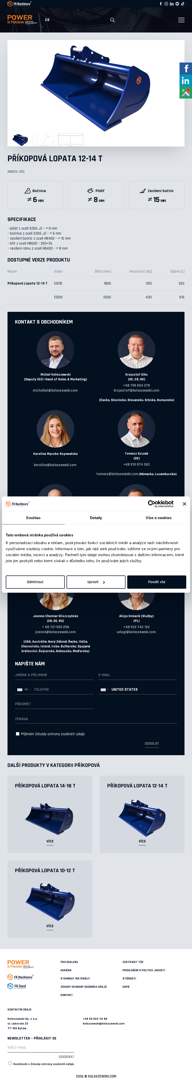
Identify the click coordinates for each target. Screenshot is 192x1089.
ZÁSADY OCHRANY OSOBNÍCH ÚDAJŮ (83, 987)
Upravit (93, 582)
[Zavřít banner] (184, 504)
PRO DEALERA (69, 962)
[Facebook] (160, 4)
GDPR (126, 987)
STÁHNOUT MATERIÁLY (75, 978)
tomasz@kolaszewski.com (117, 474)
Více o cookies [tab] (158, 518)
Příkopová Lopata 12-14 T (137, 785)
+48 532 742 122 (136, 627)
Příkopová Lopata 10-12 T (45, 870)
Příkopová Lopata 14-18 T (45, 785)
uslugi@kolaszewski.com (136, 632)
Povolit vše (156, 582)
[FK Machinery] (34, 977)
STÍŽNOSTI (129, 978)
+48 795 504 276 (136, 385)
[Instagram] (166, 4)
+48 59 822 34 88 (95, 1019)
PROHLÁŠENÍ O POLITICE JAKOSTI (143, 970)
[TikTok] (182, 4)
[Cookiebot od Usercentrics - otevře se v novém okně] (152, 504)
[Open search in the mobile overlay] (112, 20)
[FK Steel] (34, 986)
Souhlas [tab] (33, 518)
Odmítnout (35, 582)
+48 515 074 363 (136, 464)
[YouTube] (177, 4)
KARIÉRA (66, 970)
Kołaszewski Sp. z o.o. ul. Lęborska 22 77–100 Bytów (23, 1023)
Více (50, 841)
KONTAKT (66, 995)
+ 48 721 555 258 (55, 627)
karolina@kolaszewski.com (55, 465)
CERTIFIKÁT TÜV (132, 962)
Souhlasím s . (43, 1064)
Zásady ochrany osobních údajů (60, 734)
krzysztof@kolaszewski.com (136, 390)
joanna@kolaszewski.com (55, 632)
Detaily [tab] (96, 518)
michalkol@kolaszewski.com (55, 390)
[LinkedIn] (172, 4)
